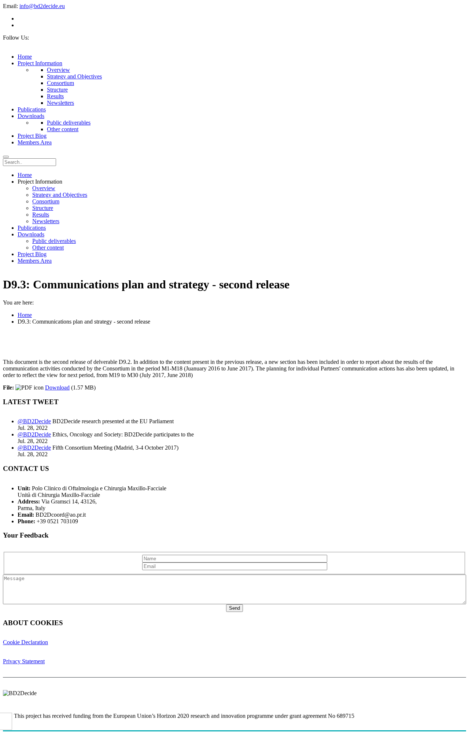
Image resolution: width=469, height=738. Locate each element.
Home (25, 315)
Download (57, 387)
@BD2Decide (34, 421)
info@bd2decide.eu (42, 6)
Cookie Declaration (25, 642)
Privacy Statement (24, 661)
